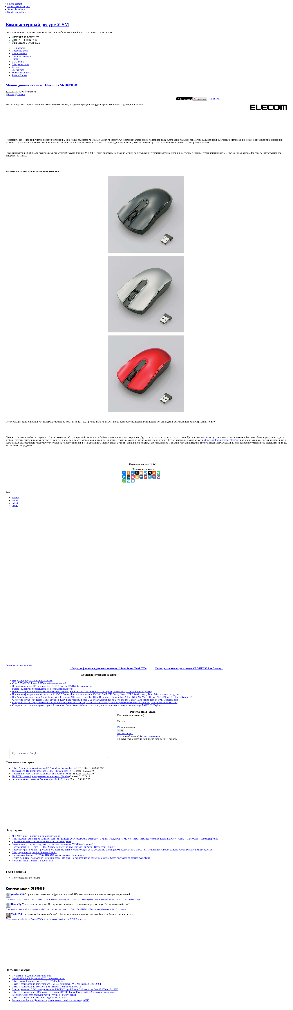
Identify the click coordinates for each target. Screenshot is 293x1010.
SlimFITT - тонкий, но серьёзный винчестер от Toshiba (40, 776)
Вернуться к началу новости (20, 665)
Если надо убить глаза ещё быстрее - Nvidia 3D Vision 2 (40, 779)
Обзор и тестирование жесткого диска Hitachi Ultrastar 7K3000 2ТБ (46, 986)
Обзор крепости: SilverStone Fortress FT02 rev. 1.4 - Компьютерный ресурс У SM (40, 919)
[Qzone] (137, 477)
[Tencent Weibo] (150, 477)
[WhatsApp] (124, 481)
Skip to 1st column (16, 9)
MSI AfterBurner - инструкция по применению (36, 836)
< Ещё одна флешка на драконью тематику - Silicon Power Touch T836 (108, 668)
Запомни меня (128, 727)
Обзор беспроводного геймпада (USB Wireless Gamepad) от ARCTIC (47, 768)
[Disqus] (147, 548)
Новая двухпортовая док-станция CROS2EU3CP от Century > (189, 668)
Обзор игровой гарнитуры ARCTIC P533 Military (37, 981)
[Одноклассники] (128, 473)
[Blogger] (141, 473)
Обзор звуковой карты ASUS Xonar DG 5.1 (34, 852)
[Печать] (20, 94)
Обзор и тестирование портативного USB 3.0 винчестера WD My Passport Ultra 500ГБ (56, 984)
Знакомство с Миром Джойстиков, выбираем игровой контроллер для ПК (50, 1000)
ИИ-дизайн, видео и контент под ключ (32, 680)
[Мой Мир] (133, 473)
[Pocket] (133, 477)
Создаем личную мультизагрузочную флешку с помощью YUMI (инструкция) (52, 844)
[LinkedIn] (124, 477)
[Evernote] (158, 473)
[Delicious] (145, 473)
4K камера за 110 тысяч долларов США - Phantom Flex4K (41, 771)
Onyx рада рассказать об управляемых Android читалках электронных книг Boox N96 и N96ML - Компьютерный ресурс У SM (60, 909)
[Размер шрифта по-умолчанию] (25, 40)
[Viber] (158, 477)
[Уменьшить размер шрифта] (26, 42)
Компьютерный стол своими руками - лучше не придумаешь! (44, 995)
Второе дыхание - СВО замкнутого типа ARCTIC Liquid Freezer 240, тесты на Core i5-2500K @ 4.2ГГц (65, 989)
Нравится (214, 98)
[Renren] (141, 477)
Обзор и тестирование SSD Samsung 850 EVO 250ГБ (39, 997)
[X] (137, 473)
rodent (15, 503)
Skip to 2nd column (16, 12)
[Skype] (128, 481)
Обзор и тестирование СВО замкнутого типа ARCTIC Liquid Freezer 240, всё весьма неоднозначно (63, 992)
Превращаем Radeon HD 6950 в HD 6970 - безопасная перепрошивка (48, 855)
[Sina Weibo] (145, 477)
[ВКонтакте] (124, 473)
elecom (15, 497)
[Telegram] (133, 481)
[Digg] (150, 473)
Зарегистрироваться (149, 736)
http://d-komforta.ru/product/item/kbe (221, 440)
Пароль (121, 721)
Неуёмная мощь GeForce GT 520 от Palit (32, 860)
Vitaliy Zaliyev (18, 914)
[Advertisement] (146, 123)
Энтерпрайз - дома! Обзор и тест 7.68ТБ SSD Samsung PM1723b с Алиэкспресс (53, 686)
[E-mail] (10, 94)
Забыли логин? (125, 733)
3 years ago (81, 919)
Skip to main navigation (18, 6)
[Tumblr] (154, 477)
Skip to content (14, 3)
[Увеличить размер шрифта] (25, 37)
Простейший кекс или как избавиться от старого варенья (41, 773)
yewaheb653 (17, 894)
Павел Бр (16, 904)
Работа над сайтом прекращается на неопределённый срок (42, 688)
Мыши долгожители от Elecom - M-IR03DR (41, 85)
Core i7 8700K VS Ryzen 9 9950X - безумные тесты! (39, 683)
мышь (15, 505)
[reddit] (154, 473)
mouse (15, 500)
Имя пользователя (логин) (130, 715)
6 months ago (134, 899)
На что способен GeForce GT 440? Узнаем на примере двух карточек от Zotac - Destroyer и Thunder (63, 847)
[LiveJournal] (128, 477)
